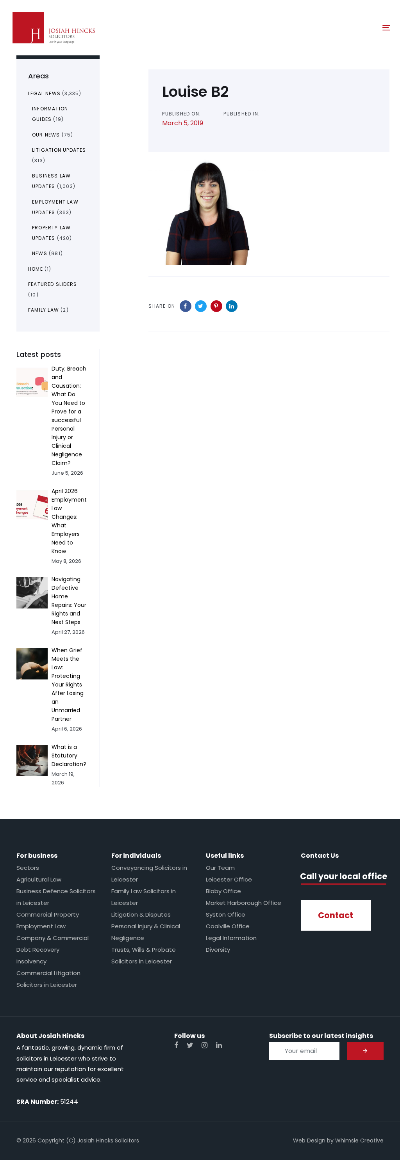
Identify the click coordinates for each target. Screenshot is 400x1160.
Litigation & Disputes (141, 914)
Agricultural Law (38, 879)
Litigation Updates (59, 150)
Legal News (44, 93)
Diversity (218, 949)
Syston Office (225, 914)
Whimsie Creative (359, 1140)
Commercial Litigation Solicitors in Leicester (48, 979)
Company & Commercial (52, 938)
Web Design (309, 1140)
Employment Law (41, 926)
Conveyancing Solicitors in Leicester (149, 873)
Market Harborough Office (243, 903)
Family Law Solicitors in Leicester (143, 897)
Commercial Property (47, 914)
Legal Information (231, 938)
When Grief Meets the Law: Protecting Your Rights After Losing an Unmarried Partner (68, 684)
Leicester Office (229, 879)
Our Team (220, 868)
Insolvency (31, 961)
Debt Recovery (37, 949)
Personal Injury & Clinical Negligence (145, 932)
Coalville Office (228, 926)
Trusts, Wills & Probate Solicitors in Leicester (143, 955)
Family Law (43, 310)
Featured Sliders (52, 284)
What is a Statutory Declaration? (69, 755)
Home (35, 269)
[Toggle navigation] (326, 27)
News (39, 253)
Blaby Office (223, 891)
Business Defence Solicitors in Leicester (56, 897)
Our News (46, 134)
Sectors (27, 868)
